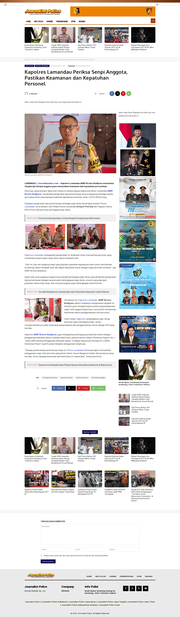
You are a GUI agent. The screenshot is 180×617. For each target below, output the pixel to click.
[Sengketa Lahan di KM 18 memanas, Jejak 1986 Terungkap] (117, 478)
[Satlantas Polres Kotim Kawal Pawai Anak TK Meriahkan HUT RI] (90, 478)
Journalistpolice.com (48, 183)
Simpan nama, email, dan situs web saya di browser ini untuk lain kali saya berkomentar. (76, 556)
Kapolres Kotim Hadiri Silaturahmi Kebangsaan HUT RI (37, 491)
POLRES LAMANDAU (42, 65)
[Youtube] (145, 588)
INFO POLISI (35, 59)
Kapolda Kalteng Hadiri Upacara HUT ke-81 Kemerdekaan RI (114, 47)
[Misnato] (27, 94)
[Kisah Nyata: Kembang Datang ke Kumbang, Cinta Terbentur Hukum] (37, 35)
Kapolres (80, 318)
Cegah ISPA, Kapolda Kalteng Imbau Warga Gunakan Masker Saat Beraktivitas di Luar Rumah (62, 48)
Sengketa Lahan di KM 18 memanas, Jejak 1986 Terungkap (115, 491)
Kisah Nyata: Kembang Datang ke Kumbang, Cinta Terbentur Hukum (36, 47)
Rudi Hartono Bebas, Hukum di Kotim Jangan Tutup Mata (62, 490)
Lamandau (29, 206)
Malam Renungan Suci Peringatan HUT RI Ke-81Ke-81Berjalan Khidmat (142, 47)
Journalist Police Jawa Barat (82, 602)
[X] (117, 93)
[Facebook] (111, 93)
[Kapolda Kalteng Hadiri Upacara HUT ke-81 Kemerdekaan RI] (117, 35)
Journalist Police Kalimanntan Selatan (79, 605)
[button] (153, 20)
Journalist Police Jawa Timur (141, 602)
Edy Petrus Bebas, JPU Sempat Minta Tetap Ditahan (87, 47)
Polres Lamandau (75, 350)
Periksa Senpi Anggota (98, 377)
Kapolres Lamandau (34, 255)
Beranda (27, 59)
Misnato (34, 94)
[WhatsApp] (128, 93)
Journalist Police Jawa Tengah (111, 602)
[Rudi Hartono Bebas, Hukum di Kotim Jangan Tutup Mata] (63, 478)
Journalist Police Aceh (109, 605)
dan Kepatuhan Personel (50, 377)
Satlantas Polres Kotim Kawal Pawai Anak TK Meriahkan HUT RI (87, 491)
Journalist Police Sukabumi (54, 602)
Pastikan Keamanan (82, 377)
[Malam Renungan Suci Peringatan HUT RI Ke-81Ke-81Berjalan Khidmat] (143, 35)
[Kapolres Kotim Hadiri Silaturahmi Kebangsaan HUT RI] (37, 478)
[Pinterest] (123, 93)
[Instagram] (132, 588)
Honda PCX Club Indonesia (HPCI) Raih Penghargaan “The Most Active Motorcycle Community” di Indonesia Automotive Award (142, 495)
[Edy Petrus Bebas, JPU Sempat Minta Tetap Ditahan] (90, 35)
